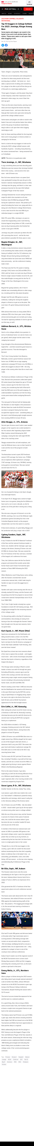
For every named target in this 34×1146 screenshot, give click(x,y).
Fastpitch (21, 1057)
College (4, 1059)
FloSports (25, 1062)
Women (27, 1057)
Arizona (4, 1064)
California (15, 1059)
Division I (14, 1057)
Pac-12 (26, 1059)
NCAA (9, 1059)
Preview (8, 1057)
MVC (15, 1062)
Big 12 (3, 1062)
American (9, 1062)
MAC (20, 1062)
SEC (21, 1059)
